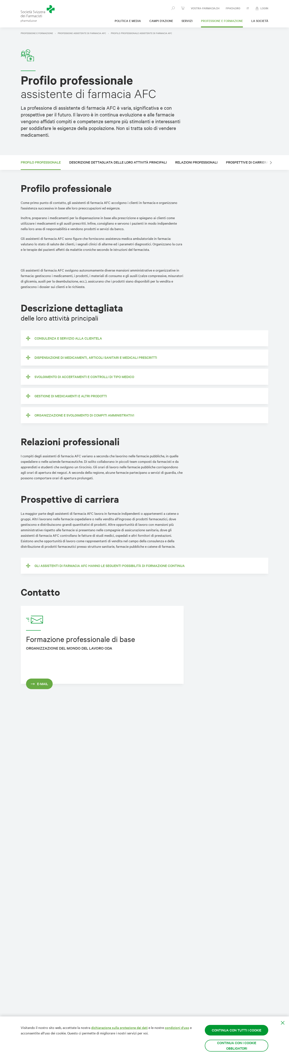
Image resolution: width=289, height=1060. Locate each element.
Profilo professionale (41, 162)
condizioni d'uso (177, 1027)
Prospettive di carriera (247, 162)
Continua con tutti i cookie (236, 1030)
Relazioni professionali (196, 162)
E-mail (42, 684)
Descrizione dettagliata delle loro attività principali (118, 162)
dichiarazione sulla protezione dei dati (119, 1027)
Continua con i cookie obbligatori (236, 1045)
